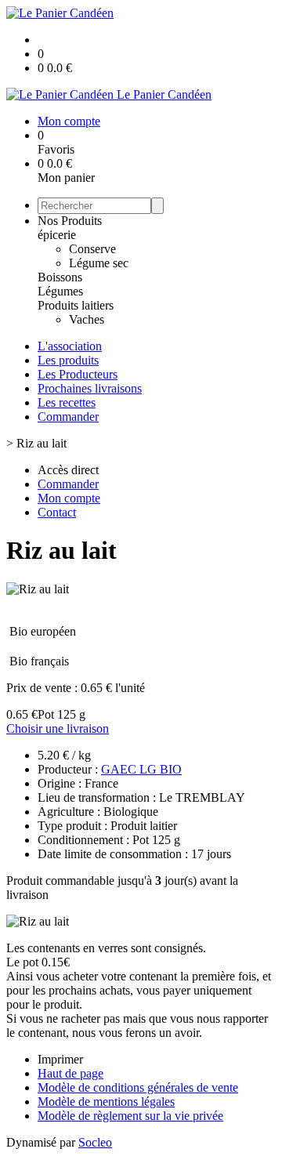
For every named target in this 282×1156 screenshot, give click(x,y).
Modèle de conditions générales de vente (138, 1087)
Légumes (60, 291)
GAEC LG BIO (141, 769)
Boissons (60, 277)
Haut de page (70, 1073)
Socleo (95, 1142)
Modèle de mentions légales (106, 1101)
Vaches (86, 319)
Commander (68, 416)
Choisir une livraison (57, 728)
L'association (70, 346)
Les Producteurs (78, 374)
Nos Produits (70, 220)
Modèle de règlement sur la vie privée (130, 1115)
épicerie (57, 234)
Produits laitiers (76, 305)
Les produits (68, 360)
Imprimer (60, 1059)
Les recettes (67, 402)
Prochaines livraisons (90, 388)
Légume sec (98, 263)
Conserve (92, 248)
